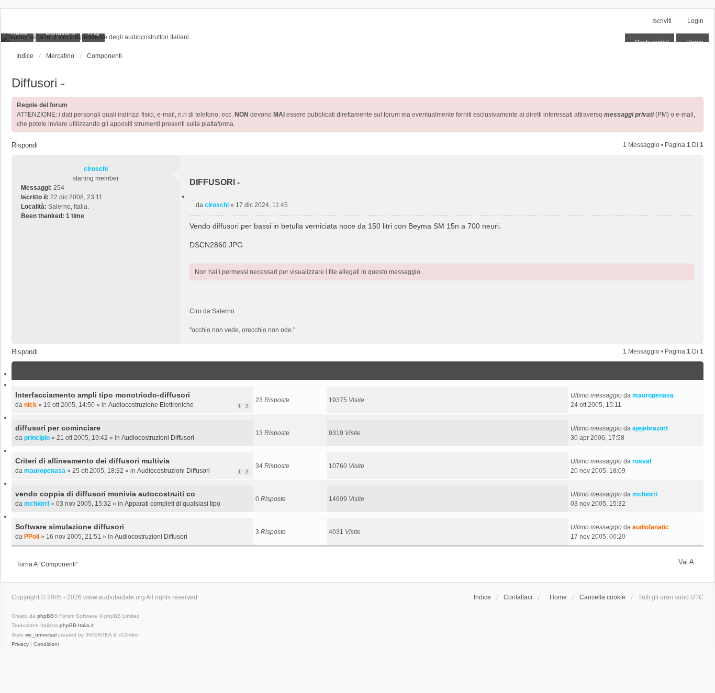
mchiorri (36, 503)
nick (30, 404)
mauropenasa (653, 395)
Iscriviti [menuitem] (662, 21)
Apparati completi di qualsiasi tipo (172, 503)
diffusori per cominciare (57, 428)
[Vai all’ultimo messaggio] (677, 395)
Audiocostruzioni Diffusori (157, 437)
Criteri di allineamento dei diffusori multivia (92, 461)
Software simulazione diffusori (69, 526)
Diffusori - (38, 83)
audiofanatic (650, 527)
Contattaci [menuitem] (518, 597)
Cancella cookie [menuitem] (602, 597)
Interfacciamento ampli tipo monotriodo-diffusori (102, 395)
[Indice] (357, 37)
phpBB (45, 616)
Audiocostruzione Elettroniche (151, 404)
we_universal (41, 635)
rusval (641, 461)
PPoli (31, 536)
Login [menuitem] (695, 21)
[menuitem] (17, 33)
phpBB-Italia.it (77, 625)
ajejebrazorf (650, 428)
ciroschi (96, 169)
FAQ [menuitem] (93, 33)
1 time (75, 216)
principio (37, 437)
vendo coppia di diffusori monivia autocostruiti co (105, 494)
